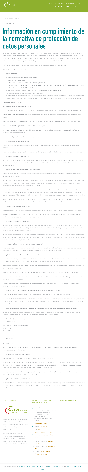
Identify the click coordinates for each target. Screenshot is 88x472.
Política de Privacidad (53, 466)
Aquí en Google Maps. (40, 423)
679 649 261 (41, 429)
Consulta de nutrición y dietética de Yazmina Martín (33, 466)
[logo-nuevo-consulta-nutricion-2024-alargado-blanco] (9, 2)
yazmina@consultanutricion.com (43, 432)
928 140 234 (43, 426)
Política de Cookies (72, 466)
